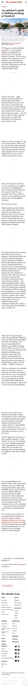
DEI (2, 666)
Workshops (5, 653)
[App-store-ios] (16, 661)
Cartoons (14, 628)
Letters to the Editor (5, 632)
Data (3, 612)
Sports (16, 597)
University (4, 600)
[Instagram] (19, 646)
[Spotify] (16, 657)
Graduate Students (6, 607)
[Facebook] (16, 650)
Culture (16, 613)
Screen (16, 611)
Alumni (3, 648)
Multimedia (15, 621)
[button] (7, 586)
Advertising (5, 651)
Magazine (15, 636)
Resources (15, 642)
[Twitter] (16, 646)
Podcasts (14, 626)
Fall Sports (17, 600)
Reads (16, 617)
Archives (15, 639)
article (6, 50)
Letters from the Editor (6, 629)
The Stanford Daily (11, 594)
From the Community (14, 43)
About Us (4, 661)
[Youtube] (19, 650)
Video (13, 623)
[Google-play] (19, 661)
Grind (3, 638)
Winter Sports (18, 602)
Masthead (4, 664)
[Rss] (19, 657)
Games (4, 644)
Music (16, 615)
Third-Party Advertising (8, 658)
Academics (4, 602)
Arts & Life (17, 608)
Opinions (4, 6)
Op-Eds (3, 635)
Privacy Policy (5, 677)
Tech (13, 633)
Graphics (14, 630)
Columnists (4, 623)
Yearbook (4, 655)
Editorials (4, 626)
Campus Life (5, 605)
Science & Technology (7, 609)
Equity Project (5, 614)
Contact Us (22, 677)
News (3, 597)
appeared (23, 564)
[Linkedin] (16, 653)
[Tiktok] (19, 653)
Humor (4, 641)
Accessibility (14, 677)
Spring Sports (17, 605)
